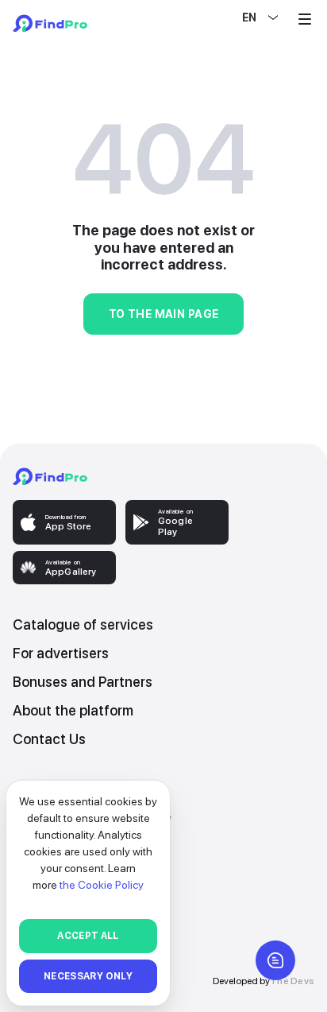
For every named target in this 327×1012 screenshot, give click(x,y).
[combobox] (243, 17)
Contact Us (49, 739)
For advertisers (61, 653)
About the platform (73, 710)
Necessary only (88, 976)
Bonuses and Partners (82, 681)
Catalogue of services (83, 624)
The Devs (292, 981)
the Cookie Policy (102, 884)
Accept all (88, 935)
